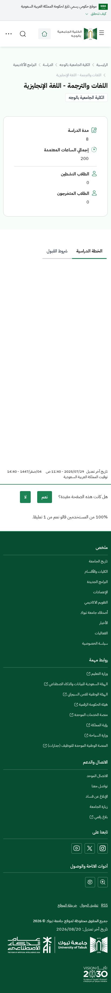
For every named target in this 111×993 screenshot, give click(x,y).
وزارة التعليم (99, 674)
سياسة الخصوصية (95, 643)
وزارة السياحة (98, 735)
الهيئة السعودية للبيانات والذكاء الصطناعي (78, 684)
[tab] (89, 251)
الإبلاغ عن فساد (97, 796)
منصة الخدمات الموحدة (91, 715)
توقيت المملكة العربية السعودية (86, 477)
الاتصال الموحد (97, 776)
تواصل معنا (100, 786)
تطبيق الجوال (89, 905)
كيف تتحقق (98, 13)
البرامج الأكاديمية (24, 65)
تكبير (103, 882)
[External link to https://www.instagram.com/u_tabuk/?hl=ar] (103, 848)
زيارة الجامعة (99, 806)
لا (25, 497)
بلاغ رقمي (101, 817)
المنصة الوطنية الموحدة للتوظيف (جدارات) (78, 746)
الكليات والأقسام (96, 571)
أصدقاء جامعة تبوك (94, 612)
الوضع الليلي (90, 882)
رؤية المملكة (99, 725)
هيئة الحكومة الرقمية (93, 705)
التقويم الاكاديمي (96, 602)
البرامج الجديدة (97, 582)
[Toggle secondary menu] (8, 33)
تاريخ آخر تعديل (97, 471)
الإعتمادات (100, 592)
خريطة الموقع (67, 905)
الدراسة (48, 65)
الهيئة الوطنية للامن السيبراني (88, 694)
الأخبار (103, 623)
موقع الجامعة (44, 33)
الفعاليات (101, 633)
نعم (44, 497)
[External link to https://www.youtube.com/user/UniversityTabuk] (76, 848)
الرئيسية (102, 65)
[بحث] (23, 34)
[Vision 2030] (96, 974)
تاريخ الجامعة (98, 561)
